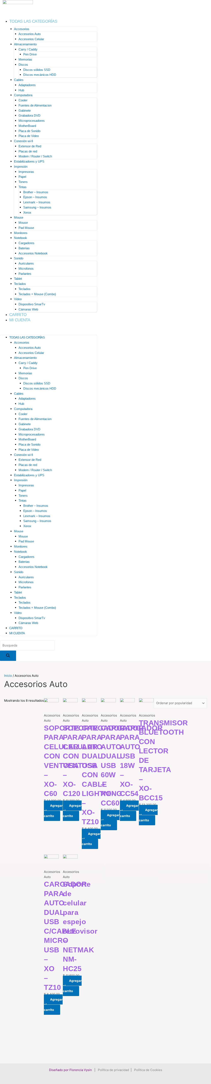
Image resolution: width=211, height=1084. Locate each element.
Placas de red (28, 151)
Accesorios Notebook (33, 253)
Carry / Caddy (28, 49)
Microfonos (26, 268)
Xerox (27, 212)
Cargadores (26, 243)
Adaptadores (27, 85)
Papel (22, 176)
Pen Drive (30, 54)
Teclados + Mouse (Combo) (37, 294)
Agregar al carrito (53, 811)
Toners (23, 182)
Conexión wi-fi (23, 141)
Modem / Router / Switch (35, 156)
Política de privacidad (113, 1070)
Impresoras (26, 171)
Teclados (20, 284)
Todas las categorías (33, 21)
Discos (23, 64)
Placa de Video (29, 136)
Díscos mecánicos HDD (39, 74)
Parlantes (25, 273)
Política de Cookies (148, 1070)
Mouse (18, 217)
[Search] (8, 656)
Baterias (24, 248)
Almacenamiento (25, 44)
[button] (48, 330)
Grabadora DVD (29, 115)
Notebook (20, 238)
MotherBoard (27, 126)
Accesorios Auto (30, 34)
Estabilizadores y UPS (29, 161)
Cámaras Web (28, 309)
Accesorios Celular (31, 39)
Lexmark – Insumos (36, 202)
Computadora (23, 95)
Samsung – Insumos (37, 207)
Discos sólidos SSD (36, 69)
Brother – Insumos (35, 192)
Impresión (20, 166)
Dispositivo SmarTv (32, 304)
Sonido (18, 258)
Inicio (8, 676)
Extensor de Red (30, 146)
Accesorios (21, 29)
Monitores (20, 233)
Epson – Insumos (35, 197)
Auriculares (26, 263)
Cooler (23, 100)
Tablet (18, 278)
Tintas (23, 187)
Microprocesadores (32, 120)
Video (18, 299)
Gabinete (25, 110)
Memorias (25, 59)
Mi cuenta (19, 320)
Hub (21, 90)
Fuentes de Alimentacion (35, 105)
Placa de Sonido (29, 131)
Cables (18, 80)
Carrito (18, 314)
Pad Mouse (26, 227)
